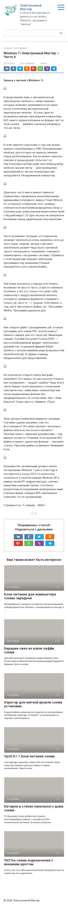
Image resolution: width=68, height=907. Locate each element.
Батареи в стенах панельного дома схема (33, 808)
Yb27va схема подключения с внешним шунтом (28, 862)
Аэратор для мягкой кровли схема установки (33, 704)
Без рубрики (27, 63)
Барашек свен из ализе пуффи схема (29, 650)
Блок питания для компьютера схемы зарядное (30, 596)
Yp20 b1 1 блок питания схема (29, 756)
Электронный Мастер (31, 7)
